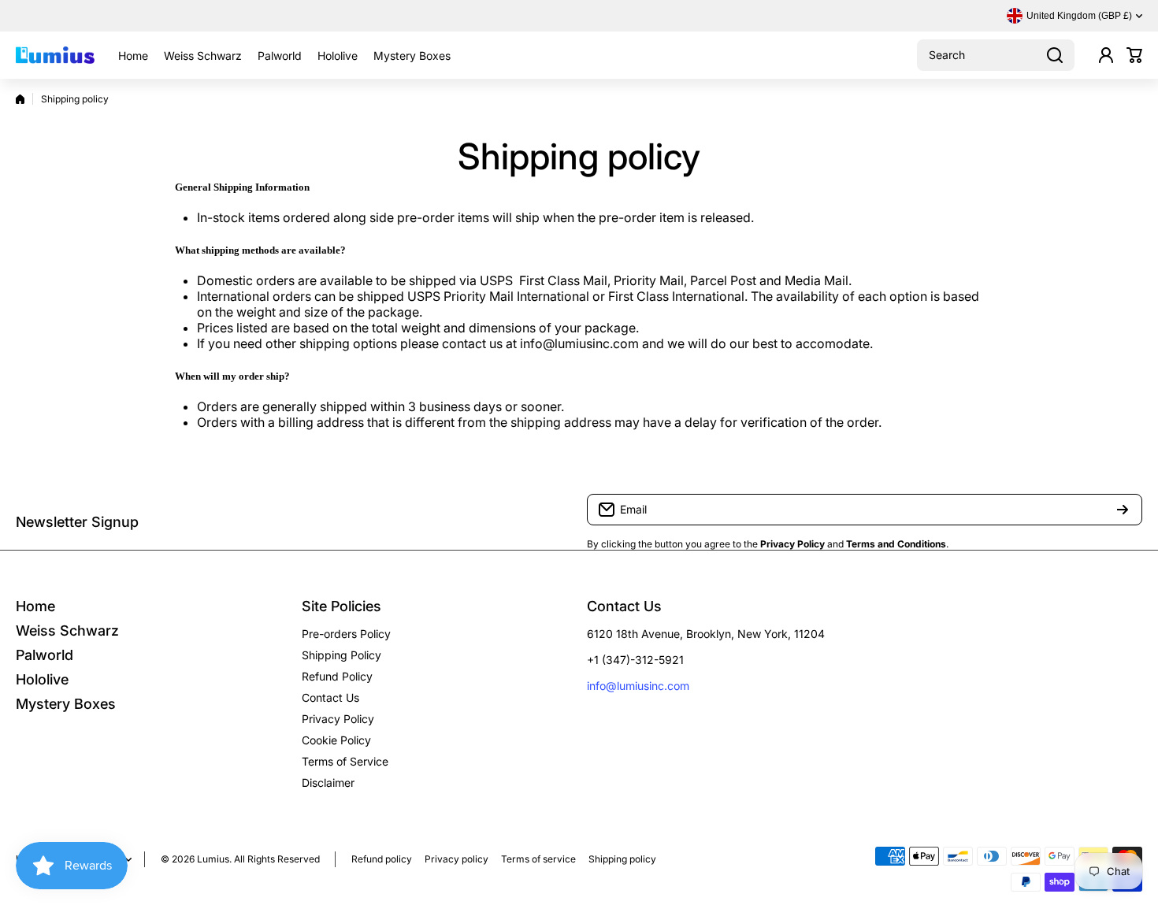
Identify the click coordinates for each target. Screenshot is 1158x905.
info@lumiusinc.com (638, 685)
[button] (1134, 55)
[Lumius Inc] (55, 55)
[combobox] (995, 55)
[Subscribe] (1122, 509)
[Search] (1054, 55)
